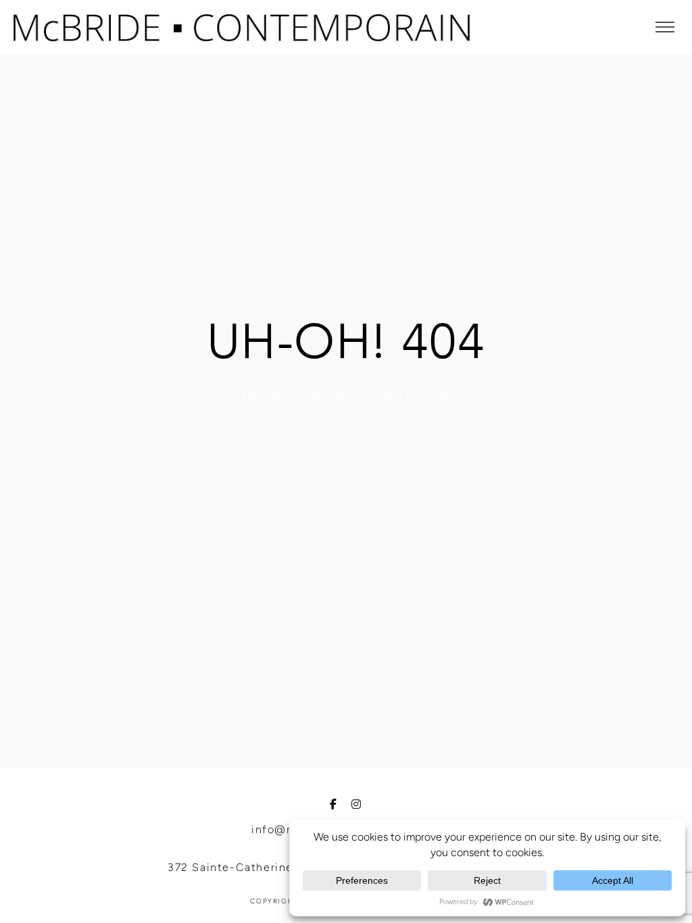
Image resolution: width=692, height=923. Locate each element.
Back (345, 438)
